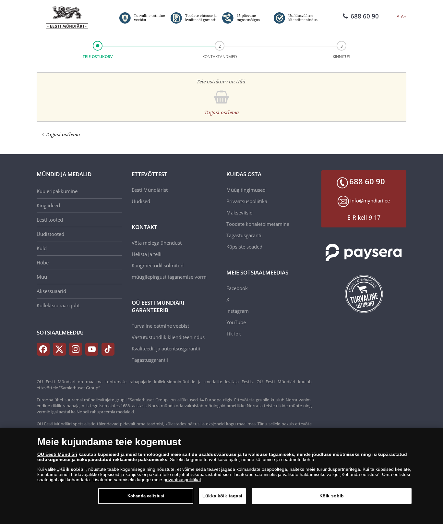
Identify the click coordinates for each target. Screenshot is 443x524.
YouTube (236, 322)
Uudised (141, 201)
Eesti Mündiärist (150, 190)
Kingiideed (48, 205)
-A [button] (397, 16)
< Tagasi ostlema (61, 134)
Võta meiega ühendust (157, 242)
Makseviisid (239, 212)
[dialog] (221, 476)
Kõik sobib (331, 495)
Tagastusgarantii (150, 360)
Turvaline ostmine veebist (160, 326)
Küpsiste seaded (244, 246)
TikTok (233, 333)
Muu (42, 277)
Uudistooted (50, 234)
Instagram (237, 311)
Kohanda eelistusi (145, 496)
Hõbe (43, 262)
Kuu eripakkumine (57, 191)
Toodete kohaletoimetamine (257, 224)
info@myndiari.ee (370, 200)
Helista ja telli (147, 254)
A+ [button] (403, 16)
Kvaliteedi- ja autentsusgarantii (166, 348)
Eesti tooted (50, 219)
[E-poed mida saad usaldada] (364, 293)
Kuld (42, 248)
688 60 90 (365, 16)
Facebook (237, 288)
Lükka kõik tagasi (222, 495)
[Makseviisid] (364, 253)
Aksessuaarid (51, 291)
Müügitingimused (246, 190)
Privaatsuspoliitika (246, 201)
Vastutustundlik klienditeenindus (168, 337)
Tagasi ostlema (221, 112)
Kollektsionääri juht (58, 305)
